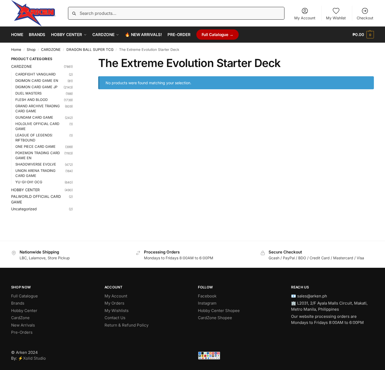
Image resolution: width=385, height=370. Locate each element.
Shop (31, 49)
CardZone (20, 317)
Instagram (207, 303)
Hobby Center (24, 310)
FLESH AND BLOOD (31, 99)
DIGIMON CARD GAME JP (36, 87)
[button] (363, 35)
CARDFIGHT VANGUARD (35, 74)
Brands (17, 303)
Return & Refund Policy (126, 325)
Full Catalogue (24, 295)
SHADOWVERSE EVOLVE (35, 164)
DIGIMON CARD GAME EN (36, 80)
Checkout (365, 18)
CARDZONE (51, 49)
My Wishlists (117, 310)
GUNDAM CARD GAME (34, 117)
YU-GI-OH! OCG (28, 182)
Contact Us (115, 317)
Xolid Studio (34, 358)
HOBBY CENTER (25, 190)
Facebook (207, 295)
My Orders (114, 303)
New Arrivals (23, 325)
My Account (304, 18)
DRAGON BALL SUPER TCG (90, 49)
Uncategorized (24, 209)
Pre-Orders (22, 332)
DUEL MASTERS (28, 93)
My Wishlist (336, 18)
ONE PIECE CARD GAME (35, 146)
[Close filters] (74, 60)
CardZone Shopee (215, 317)
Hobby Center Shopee (219, 310)
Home (16, 49)
